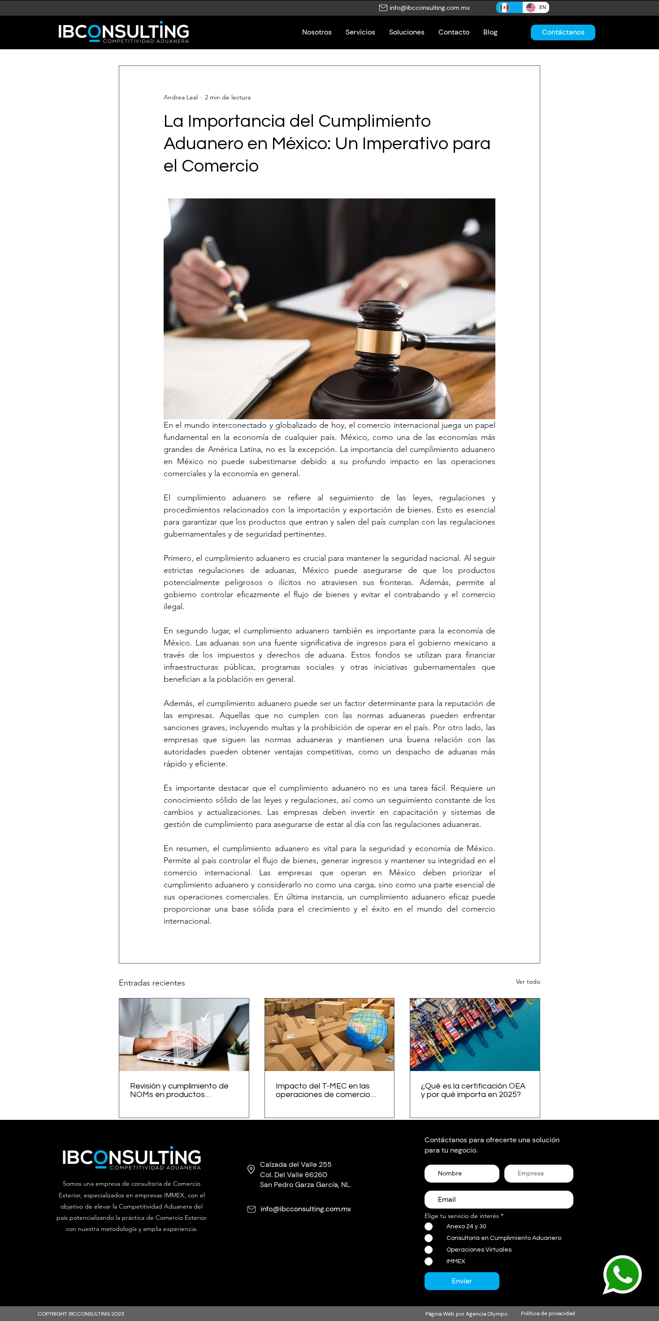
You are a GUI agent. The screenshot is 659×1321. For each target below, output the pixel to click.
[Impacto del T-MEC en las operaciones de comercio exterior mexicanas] (330, 1034)
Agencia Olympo (486, 1313)
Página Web (440, 1313)
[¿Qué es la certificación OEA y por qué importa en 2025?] (475, 1034)
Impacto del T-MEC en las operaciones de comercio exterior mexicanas (323, 1090)
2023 (117, 1313)
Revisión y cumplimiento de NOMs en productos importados (179, 1090)
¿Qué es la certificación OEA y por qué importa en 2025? (473, 1090)
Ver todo (528, 981)
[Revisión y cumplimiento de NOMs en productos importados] (184, 1034)
